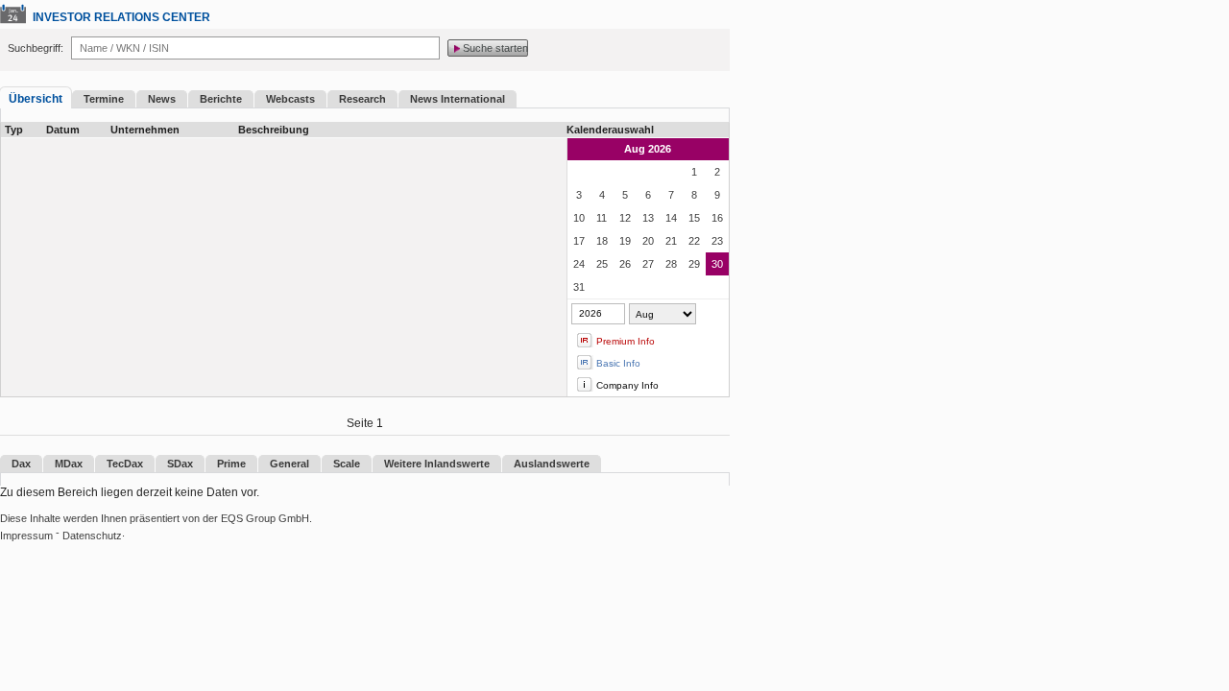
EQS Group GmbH (265, 518)
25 (602, 264)
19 (625, 241)
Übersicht (35, 99)
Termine (104, 99)
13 (648, 218)
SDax (180, 463)
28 (671, 264)
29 (694, 264)
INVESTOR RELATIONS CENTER (121, 17)
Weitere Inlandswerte (437, 463)
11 (601, 218)
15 (694, 218)
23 (717, 241)
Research (362, 99)
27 (648, 264)
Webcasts (290, 99)
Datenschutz (92, 535)
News (162, 99)
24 (579, 264)
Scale (346, 463)
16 (717, 218)
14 (671, 218)
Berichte (221, 99)
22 (694, 241)
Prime (231, 463)
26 (625, 264)
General (289, 463)
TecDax (125, 463)
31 (579, 287)
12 (625, 218)
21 (671, 241)
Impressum (26, 535)
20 (648, 241)
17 (579, 241)
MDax (69, 463)
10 (579, 218)
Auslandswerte (552, 463)
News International (457, 99)
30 (717, 264)
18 (602, 241)
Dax (21, 463)
